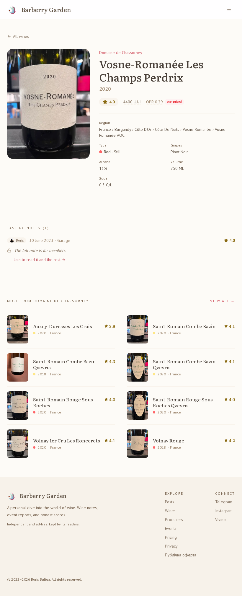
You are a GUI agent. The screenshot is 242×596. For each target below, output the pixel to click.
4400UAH (132, 102)
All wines (21, 36)
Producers (174, 519)
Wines (170, 510)
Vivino (220, 519)
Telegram (223, 501)
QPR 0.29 (164, 102)
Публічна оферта (180, 555)
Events (170, 528)
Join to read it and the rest (37, 259)
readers (72, 524)
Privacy (171, 546)
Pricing (171, 537)
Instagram (224, 510)
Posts (169, 501)
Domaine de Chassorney (120, 52)
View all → (222, 301)
